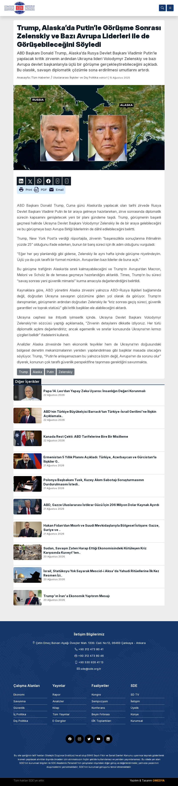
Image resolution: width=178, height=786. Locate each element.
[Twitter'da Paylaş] (30, 181)
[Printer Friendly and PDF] (41, 189)
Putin (50, 372)
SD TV (135, 694)
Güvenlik (19, 707)
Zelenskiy (66, 372)
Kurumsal (137, 720)
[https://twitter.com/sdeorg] (89, 739)
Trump (23, 372)
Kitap (56, 707)
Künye (135, 714)
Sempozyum (100, 701)
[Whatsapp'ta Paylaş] (39, 181)
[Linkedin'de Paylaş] (21, 181)
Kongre (96, 694)
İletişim (135, 701)
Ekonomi (19, 694)
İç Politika (19, 714)
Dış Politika (20, 720)
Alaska (37, 372)
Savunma (19, 701)
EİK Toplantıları (101, 720)
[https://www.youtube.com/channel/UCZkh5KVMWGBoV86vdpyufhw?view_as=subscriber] (98, 739)
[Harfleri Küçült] (66, 181)
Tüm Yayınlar (61, 714)
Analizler (58, 701)
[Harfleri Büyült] (57, 181)
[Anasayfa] (19, 8)
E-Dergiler (59, 720)
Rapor (57, 694)
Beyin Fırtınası (101, 714)
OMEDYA (159, 780)
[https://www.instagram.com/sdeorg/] (79, 739)
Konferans (98, 707)
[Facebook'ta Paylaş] (48, 181)
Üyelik (135, 707)
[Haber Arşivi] (162, 8)
